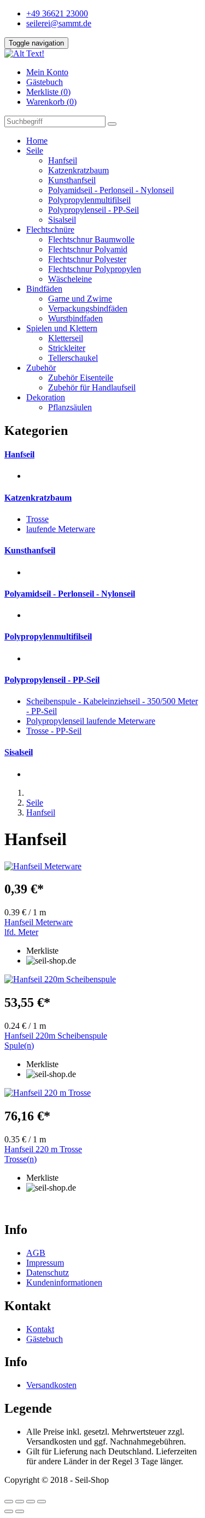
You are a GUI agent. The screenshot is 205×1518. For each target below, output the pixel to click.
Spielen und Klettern (61, 328)
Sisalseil (62, 219)
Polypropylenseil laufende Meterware (90, 721)
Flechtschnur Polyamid (87, 249)
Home (37, 140)
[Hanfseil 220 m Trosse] (102, 1093)
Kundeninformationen (64, 1282)
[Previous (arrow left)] (8, 1511)
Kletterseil (65, 338)
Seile (34, 150)
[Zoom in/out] (41, 1501)
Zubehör (41, 367)
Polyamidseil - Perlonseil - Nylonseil (111, 190)
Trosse (37, 519)
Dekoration (45, 397)
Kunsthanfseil (72, 180)
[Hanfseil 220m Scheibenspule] (102, 979)
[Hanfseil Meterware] (102, 866)
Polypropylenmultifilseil (89, 200)
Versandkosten (51, 1385)
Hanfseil (62, 160)
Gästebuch (44, 82)
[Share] (19, 1501)
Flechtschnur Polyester (87, 259)
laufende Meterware (60, 529)
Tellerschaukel (73, 357)
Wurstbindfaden (75, 318)
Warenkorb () (51, 101)
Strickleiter (66, 348)
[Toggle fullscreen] (30, 1501)
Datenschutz (47, 1272)
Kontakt (40, 1329)
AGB (35, 1253)
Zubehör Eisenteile (80, 377)
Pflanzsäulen (70, 407)
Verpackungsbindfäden (87, 308)
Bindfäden (44, 288)
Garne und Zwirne (80, 298)
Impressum (45, 1262)
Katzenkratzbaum (78, 170)
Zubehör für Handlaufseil (92, 387)
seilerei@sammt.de (58, 23)
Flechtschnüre (50, 229)
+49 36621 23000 (57, 13)
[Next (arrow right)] (19, 1511)
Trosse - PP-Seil (53, 730)
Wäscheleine (70, 279)
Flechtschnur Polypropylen (94, 269)
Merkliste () (48, 92)
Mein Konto (47, 72)
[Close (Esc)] (8, 1501)
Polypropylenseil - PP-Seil (93, 209)
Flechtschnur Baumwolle (91, 239)
